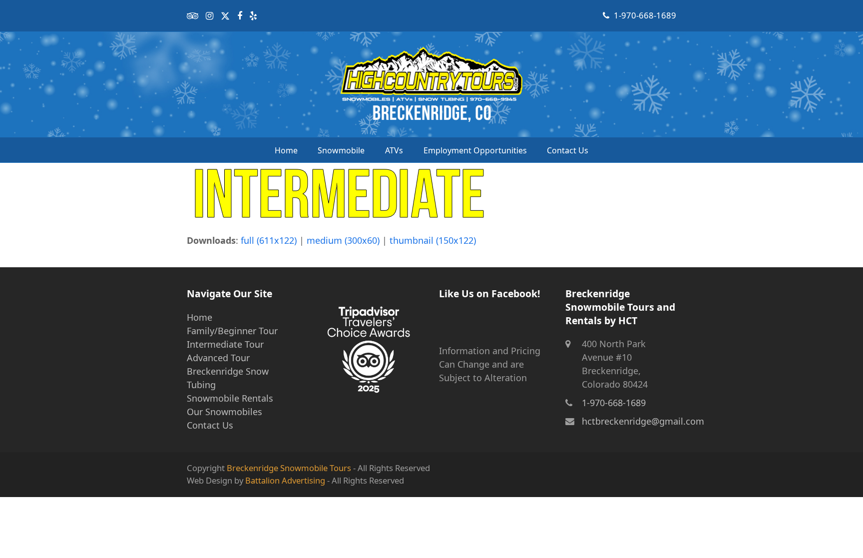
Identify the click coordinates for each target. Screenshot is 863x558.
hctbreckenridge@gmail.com (643, 421)
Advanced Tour (218, 358)
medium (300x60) (343, 240)
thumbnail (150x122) (433, 240)
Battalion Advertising (285, 480)
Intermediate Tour (225, 344)
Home (199, 317)
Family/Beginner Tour (232, 331)
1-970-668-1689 (645, 15)
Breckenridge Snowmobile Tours (289, 468)
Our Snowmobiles (224, 412)
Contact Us (210, 425)
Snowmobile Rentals (230, 398)
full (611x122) (269, 240)
